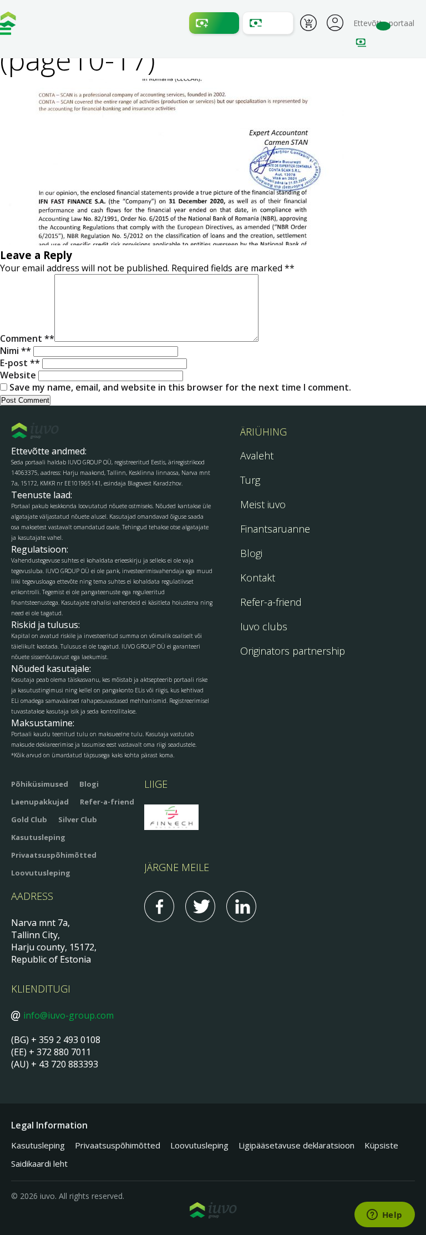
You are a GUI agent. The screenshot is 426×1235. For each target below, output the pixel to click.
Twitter (200, 906)
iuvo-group (8, 22)
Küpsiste (381, 1145)
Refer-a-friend (271, 602)
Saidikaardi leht (39, 1163)
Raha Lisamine (214, 23)
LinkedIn (241, 906)
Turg (250, 480)
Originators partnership (292, 650)
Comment (24, 338)
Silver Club (77, 819)
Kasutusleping (38, 837)
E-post (17, 363)
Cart (308, 24)
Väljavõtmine (267, 23)
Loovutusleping (40, 873)
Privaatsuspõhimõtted (54, 855)
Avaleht (256, 455)
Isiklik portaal (335, 21)
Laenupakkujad (40, 802)
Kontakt (257, 577)
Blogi (251, 553)
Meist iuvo (263, 504)
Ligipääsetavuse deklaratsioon (296, 1145)
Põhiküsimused (39, 784)
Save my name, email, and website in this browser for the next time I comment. (180, 387)
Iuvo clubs (263, 626)
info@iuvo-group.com (68, 1015)
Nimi (13, 351)
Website (18, 375)
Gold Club (29, 819)
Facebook (159, 906)
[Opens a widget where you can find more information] (384, 1215)
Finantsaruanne (275, 528)
